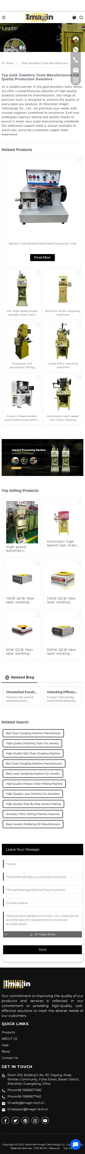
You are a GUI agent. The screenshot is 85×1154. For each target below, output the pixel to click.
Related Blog (22, 677)
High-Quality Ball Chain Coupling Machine (33, 753)
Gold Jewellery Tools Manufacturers (45, 63)
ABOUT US (9, 1039)
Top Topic (68, 1148)
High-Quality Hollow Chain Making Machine (34, 784)
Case (5, 1045)
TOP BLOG (40, 1148)
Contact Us (10, 1058)
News (6, 1051)
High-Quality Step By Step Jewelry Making (33, 804)
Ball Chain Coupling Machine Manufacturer (33, 733)
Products (8, 1032)
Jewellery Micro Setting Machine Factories (33, 814)
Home (10, 63)
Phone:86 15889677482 (24, 1090)
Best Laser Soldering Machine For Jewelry (33, 774)
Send (42, 949)
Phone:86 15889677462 (24, 1096)
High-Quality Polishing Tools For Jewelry (32, 743)
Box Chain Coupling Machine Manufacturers (34, 763)
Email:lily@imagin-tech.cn (25, 1103)
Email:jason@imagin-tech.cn (27, 1109)
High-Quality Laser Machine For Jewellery (33, 794)
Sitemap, (27, 1148)
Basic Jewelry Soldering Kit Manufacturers (33, 824)
